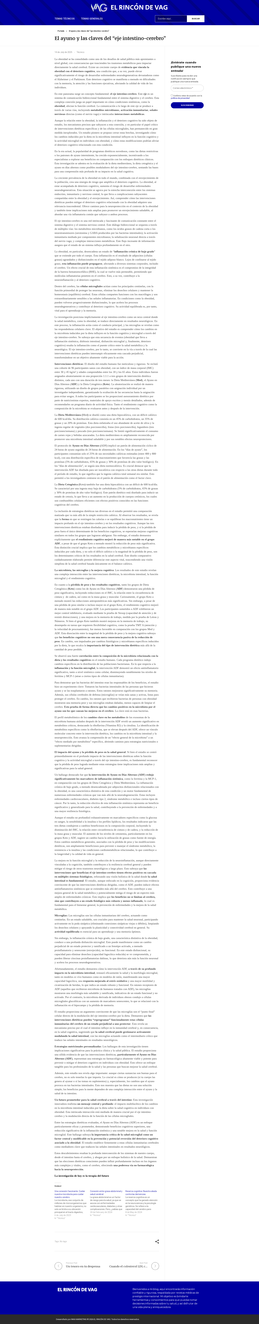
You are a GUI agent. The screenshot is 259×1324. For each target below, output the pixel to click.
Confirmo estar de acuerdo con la (186, 97)
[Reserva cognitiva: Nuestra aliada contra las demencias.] (143, 1203)
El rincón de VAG (139, 8)
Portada (61, 31)
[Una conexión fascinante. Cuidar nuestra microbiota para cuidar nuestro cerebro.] (72, 1205)
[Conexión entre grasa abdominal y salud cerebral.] (108, 1203)
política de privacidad (180, 98)
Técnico (80, 52)
